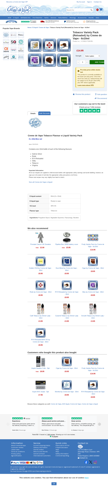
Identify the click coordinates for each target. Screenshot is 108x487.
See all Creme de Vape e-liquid (40, 182)
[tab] (33, 113)
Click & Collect (38, 450)
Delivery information (40, 447)
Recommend (102, 98)
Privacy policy (16, 454)
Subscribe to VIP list (62, 445)
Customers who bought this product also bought (52, 352)
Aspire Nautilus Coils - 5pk (40, 368)
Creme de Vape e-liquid (90, 404)
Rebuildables (63, 18)
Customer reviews (17, 447)
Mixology (73, 18)
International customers (42, 456)
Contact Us (98, 2)
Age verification (16, 456)
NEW (9, 18)
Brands (91, 18)
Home (30, 27)
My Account (81, 2)
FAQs (57, 451)
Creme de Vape (44, 27)
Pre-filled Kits (37, 18)
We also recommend (38, 228)
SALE (97, 18)
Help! (57, 450)
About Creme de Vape (18, 445)
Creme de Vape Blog (62, 456)
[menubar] (54, 17)
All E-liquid (65, 404)
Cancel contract (39, 454)
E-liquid (16, 18)
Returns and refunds (40, 451)
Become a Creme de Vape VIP (17, 2)
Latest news (15, 450)
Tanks (46, 18)
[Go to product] (40, 237)
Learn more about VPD (86, 85)
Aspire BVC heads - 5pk (40, 392)
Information (17, 443)
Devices (53, 18)
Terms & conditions (18, 451)
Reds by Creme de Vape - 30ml (40, 292)
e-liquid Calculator (62, 447)
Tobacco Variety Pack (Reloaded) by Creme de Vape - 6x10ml (87, 35)
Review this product (83, 94)
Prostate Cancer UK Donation (40, 244)
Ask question (102, 94)
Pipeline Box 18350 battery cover (66, 244)
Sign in (89, 2)
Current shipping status (41, 445)
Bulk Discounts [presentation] (44, 113)
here (87, 478)
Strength (78, 56)
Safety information (62, 454)
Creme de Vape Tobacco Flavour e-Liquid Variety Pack (55, 135)
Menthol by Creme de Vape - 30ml (66, 392)
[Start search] (91, 10)
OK (54, 484)
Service (36, 443)
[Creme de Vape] (19, 9)
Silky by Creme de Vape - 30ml (93, 292)
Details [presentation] (33, 113)
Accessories (82, 18)
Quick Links (61, 443)
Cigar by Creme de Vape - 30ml (93, 268)
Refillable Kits (25, 18)
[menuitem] (10, 17)
